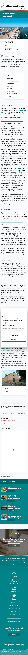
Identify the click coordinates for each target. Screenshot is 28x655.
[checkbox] (8, 56)
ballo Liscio (17, 168)
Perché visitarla (10, 78)
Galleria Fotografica (14, 591)
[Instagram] (21, 8)
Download (14, 576)
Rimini (10, 63)
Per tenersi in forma (11, 91)
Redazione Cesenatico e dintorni (8, 420)
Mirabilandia (5, 363)
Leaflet (3, 469)
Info (4, 410)
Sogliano (23, 354)
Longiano (12, 354)
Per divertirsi (9, 88)
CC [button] (25, 36)
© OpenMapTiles (17, 469)
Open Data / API (14, 584)
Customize (13, 339)
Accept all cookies (14, 335)
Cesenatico (10, 65)
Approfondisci (11, 490)
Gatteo (5, 389)
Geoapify (11, 469)
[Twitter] (23, 8)
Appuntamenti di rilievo (12, 93)
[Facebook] (19, 8)
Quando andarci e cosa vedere (13, 81)
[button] (13, 450)
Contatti (14, 599)
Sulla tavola (9, 86)
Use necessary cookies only (14, 344)
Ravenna (4, 63)
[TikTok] (26, 8)
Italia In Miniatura (7, 365)
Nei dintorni (9, 96)
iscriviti (14, 634)
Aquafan (21, 365)
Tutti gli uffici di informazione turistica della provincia (13, 413)
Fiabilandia (17, 363)
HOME (4, 16)
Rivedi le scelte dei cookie (14, 621)
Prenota (14, 545)
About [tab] (22, 311)
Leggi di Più (5, 391)
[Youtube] (25, 8)
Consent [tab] (5, 311)
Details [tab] (14, 311)
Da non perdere (10, 83)
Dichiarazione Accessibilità (14, 618)
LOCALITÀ (9, 16)
